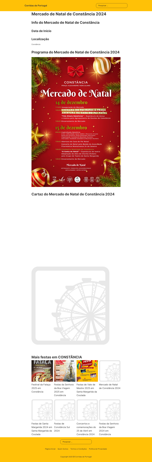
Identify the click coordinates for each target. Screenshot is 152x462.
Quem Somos (63, 449)
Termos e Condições (78, 449)
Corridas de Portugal (36, 5)
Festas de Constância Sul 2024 (62, 427)
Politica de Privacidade (98, 449)
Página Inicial (50, 449)
